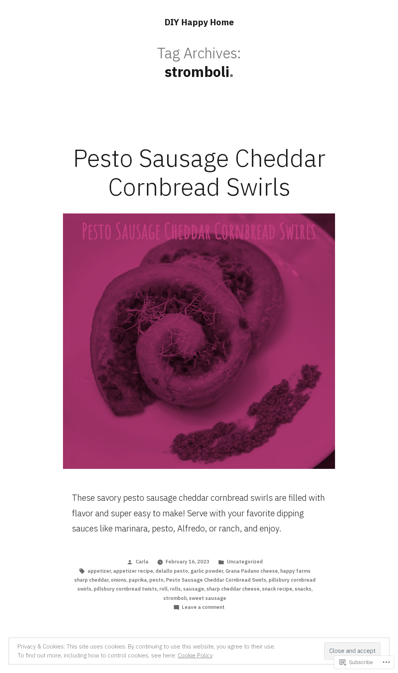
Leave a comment (203, 607)
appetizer (99, 571)
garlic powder (206, 571)
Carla (142, 561)
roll (163, 589)
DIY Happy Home (199, 22)
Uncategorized (245, 561)
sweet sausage (207, 598)
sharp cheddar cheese (233, 589)
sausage (193, 589)
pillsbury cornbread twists (125, 589)
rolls (175, 589)
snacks (303, 589)
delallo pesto (171, 571)
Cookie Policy (195, 655)
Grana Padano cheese (251, 571)
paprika (138, 580)
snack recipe (277, 589)
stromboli (175, 598)
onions (118, 580)
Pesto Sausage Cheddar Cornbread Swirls (199, 172)
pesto (156, 580)
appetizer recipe (133, 571)
